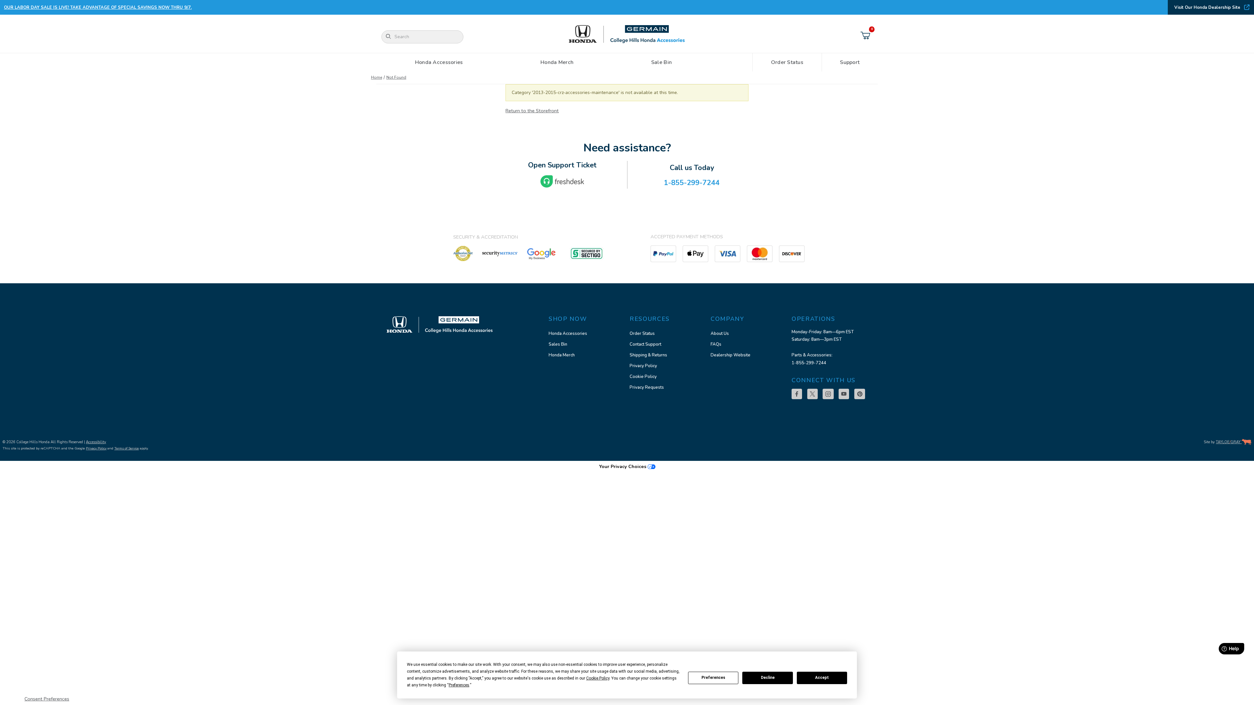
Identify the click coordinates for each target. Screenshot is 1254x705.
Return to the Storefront (532, 110)
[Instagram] (828, 394)
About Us (720, 334)
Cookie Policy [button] (597, 678)
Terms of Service (126, 448)
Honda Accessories (568, 334)
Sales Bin (558, 344)
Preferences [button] (459, 685)
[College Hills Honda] (627, 34)
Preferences (713, 677)
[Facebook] (797, 394)
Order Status (642, 334)
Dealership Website (730, 355)
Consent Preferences (46, 699)
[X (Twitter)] (812, 394)
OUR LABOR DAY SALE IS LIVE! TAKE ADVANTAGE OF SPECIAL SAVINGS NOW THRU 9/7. (98, 7)
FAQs (716, 344)
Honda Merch (562, 355)
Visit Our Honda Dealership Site (1207, 7)
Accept (822, 677)
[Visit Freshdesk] (562, 181)
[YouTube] (844, 394)
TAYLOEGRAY (1229, 442)
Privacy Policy (643, 366)
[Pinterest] (859, 394)
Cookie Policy (643, 377)
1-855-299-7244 (809, 363)
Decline (768, 677)
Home (376, 77)
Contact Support (645, 344)
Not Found (396, 77)
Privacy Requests (647, 387)
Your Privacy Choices (623, 466)
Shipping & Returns (648, 355)
